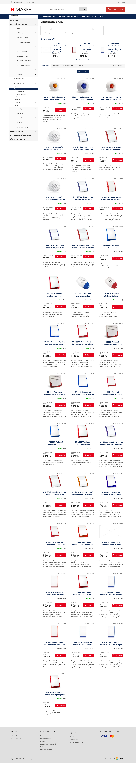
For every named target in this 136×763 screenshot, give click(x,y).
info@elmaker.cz (19, 736)
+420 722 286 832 (19, 739)
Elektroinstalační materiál (20, 135)
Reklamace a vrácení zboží (48, 744)
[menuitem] (48, 16)
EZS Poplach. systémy (23, 65)
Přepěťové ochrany (17, 139)
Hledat (83, 9)
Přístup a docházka (22, 127)
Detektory (17, 86)
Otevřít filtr (83, 71)
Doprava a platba (45, 741)
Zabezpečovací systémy (19, 24)
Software (17, 102)
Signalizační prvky (19, 89)
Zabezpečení (20, 75)
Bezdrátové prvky (19, 84)
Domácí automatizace (23, 52)
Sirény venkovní (20, 97)
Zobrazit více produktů (82, 60)
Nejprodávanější (68, 66)
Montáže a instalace (46, 739)
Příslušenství (18, 100)
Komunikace (20, 70)
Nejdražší (56, 66)
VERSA (18, 28)
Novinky (16, 105)
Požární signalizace (22, 33)
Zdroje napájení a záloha (23, 42)
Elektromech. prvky (22, 56)
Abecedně (80, 66)
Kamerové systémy (17, 131)
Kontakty (43, 736)
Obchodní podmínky (46, 750)
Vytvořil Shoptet (110, 759)
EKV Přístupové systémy (23, 61)
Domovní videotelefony (23, 47)
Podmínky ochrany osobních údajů (50, 747)
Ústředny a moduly (20, 78)
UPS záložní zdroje (22, 38)
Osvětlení (14, 20)
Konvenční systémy (22, 118)
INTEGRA (19, 123)
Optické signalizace (22, 94)
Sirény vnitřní (20, 92)
